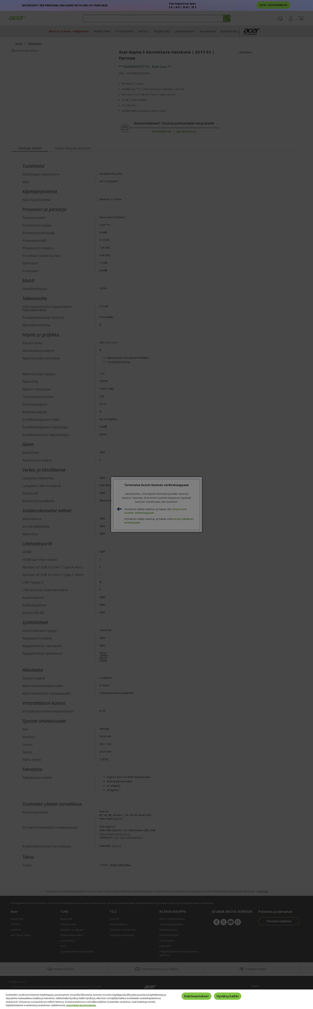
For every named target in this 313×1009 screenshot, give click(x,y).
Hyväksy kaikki (228, 996)
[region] (156, 999)
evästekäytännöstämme (81, 1005)
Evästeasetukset (196, 996)
